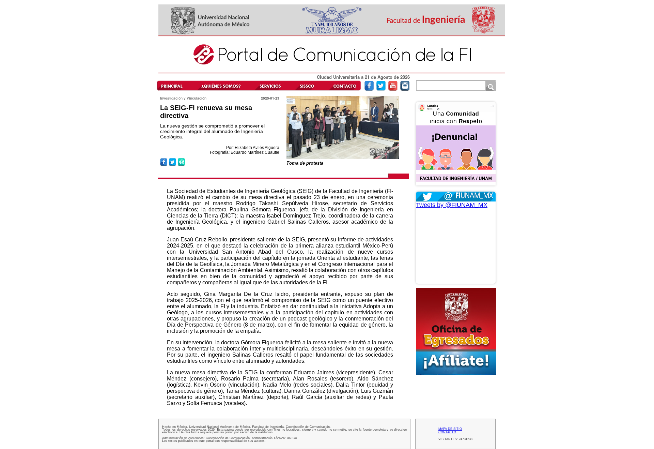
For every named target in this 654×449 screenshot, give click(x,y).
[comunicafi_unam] (405, 89)
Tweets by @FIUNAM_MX (451, 204)
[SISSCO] (307, 85)
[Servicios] (269, 85)
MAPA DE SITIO (450, 429)
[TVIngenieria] (393, 89)
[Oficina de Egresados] (456, 331)
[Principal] (174, 85)
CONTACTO (447, 432)
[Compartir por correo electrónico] (181, 165)
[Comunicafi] (331, 72)
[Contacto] (343, 85)
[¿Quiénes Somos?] (220, 85)
